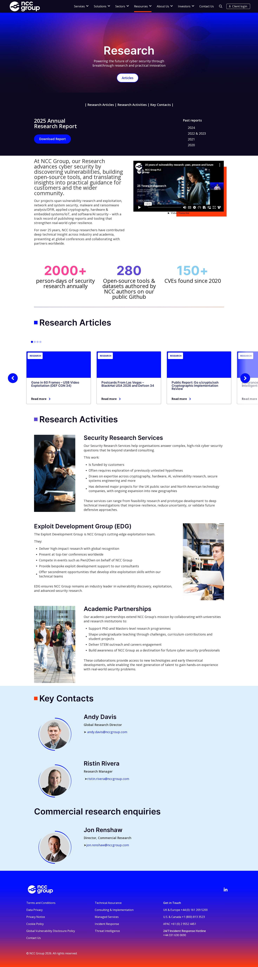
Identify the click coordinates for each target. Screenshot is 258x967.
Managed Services (107, 917)
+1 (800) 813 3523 (193, 917)
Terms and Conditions (40, 903)
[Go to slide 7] (38, 342)
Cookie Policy (35, 924)
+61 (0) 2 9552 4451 (183, 924)
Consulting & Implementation (114, 910)
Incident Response (107, 924)
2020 (191, 145)
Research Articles (100, 105)
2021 (191, 139)
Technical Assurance (108, 903)
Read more (39, 399)
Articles (127, 78)
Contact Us (206, 6)
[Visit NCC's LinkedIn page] (225, 889)
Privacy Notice (35, 917)
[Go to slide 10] (40, 342)
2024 (191, 128)
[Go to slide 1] (32, 342)
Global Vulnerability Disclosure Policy (50, 931)
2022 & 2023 (197, 133)
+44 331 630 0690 (174, 935)
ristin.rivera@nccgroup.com (108, 779)
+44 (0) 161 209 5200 (194, 910)
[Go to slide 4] (35, 342)
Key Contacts (160, 105)
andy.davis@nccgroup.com (107, 732)
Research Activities (132, 105)
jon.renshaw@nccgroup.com (107, 845)
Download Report (52, 139)
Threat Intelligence (107, 931)
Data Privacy (34, 910)
